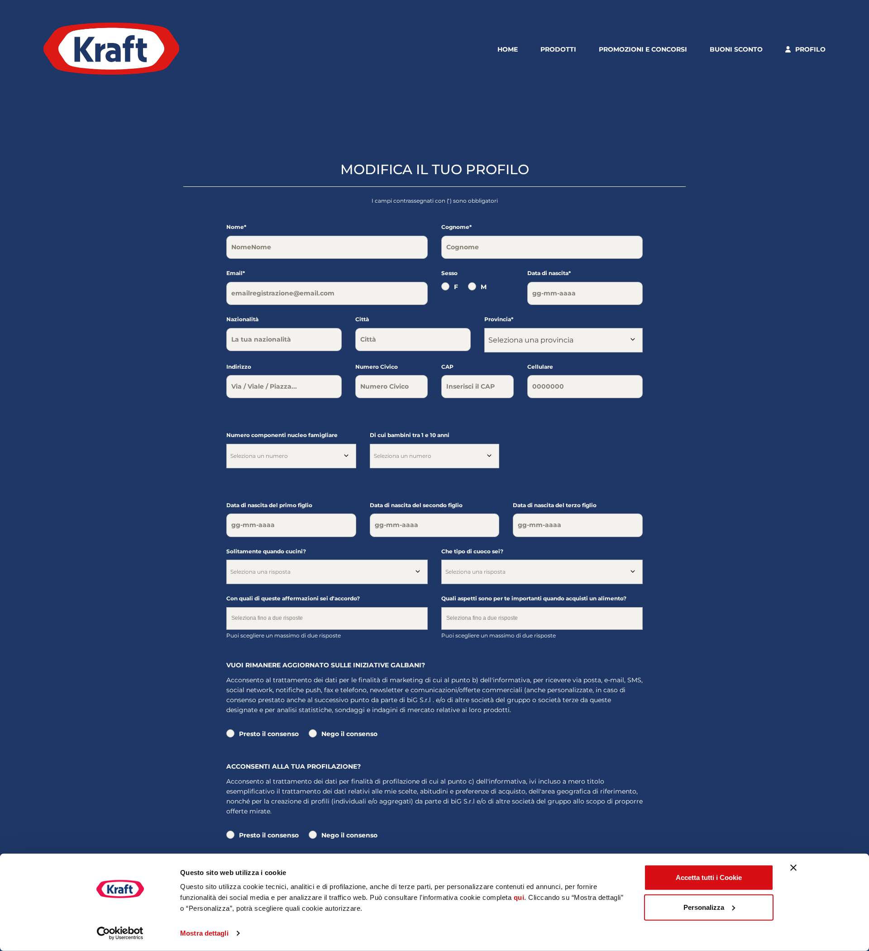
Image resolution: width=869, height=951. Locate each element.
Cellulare (540, 366)
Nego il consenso (349, 734)
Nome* (236, 226)
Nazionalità (242, 319)
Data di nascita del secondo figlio (416, 505)
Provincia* (498, 319)
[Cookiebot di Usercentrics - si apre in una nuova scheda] (120, 933)
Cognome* (456, 226)
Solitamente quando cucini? (266, 551)
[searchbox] (327, 619)
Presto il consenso (269, 734)
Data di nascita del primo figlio (269, 505)
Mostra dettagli (204, 933)
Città (362, 319)
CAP (447, 366)
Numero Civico (376, 366)
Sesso (449, 273)
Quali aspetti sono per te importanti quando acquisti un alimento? (533, 598)
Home (507, 49)
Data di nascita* (549, 273)
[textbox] (291, 456)
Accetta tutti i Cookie (709, 877)
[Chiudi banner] (793, 868)
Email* (235, 273)
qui (519, 897)
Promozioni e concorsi (643, 49)
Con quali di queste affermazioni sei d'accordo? (293, 598)
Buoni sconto (736, 49)
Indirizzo (238, 366)
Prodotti (558, 49)
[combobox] (563, 340)
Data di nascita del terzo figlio (555, 505)
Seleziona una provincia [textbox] (530, 340)
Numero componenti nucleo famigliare (282, 435)
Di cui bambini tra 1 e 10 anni (409, 435)
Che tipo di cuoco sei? (472, 551)
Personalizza (703, 907)
